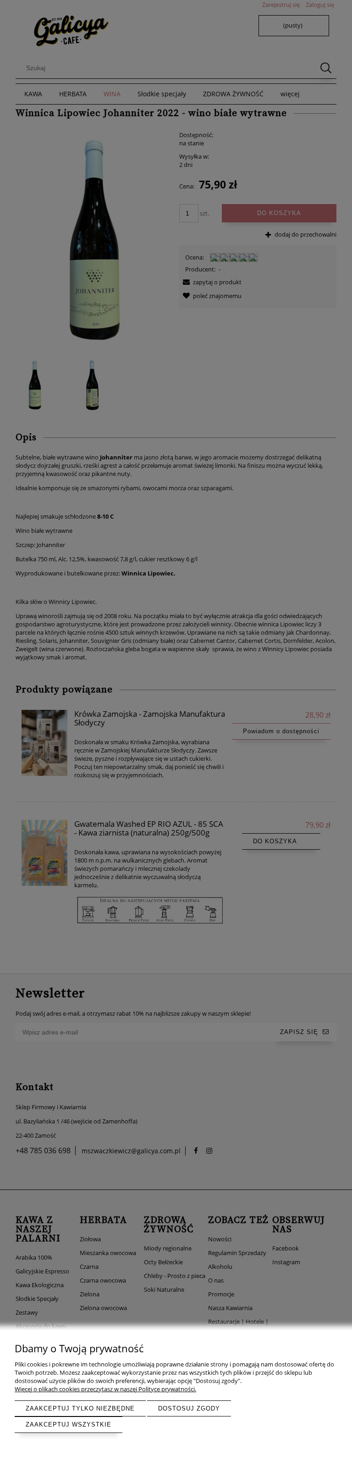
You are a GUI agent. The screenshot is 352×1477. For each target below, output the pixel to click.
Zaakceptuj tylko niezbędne (80, 1408)
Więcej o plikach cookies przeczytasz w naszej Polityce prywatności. (105, 1389)
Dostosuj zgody (189, 1408)
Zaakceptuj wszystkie (68, 1424)
